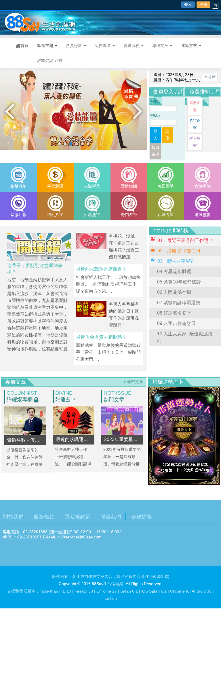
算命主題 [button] (45, 45)
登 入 (157, 134)
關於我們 (13, 517)
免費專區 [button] (103, 45)
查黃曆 (210, 77)
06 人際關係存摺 (174, 292)
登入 (188, 4)
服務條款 (44, 517)
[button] (9, 110)
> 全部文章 (133, 381)
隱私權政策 (77, 517)
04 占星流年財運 (174, 271)
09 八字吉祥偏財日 (176, 323)
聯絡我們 (110, 517)
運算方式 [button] (189, 45)
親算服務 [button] (132, 45)
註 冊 (169, 134)
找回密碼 (155, 150)
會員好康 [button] (74, 45)
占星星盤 (195, 141)
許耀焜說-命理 (50, 60)
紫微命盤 (195, 106)
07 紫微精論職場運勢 (178, 302)
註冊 (203, 4)
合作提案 (141, 517)
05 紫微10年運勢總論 (179, 281)
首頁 (26, 45)
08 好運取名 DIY (174, 313)
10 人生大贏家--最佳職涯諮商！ (184, 337)
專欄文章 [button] (160, 45)
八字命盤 (195, 124)
